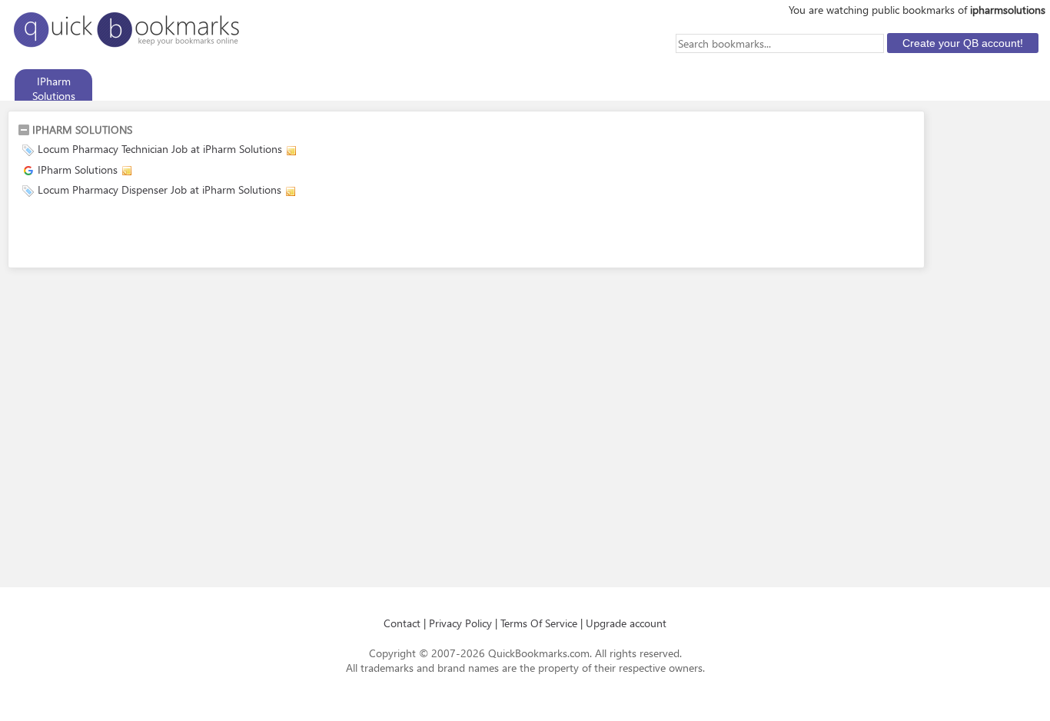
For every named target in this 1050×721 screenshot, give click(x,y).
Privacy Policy (460, 623)
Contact (402, 623)
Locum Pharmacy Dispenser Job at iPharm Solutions (159, 189)
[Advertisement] (197, 235)
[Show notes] (291, 151)
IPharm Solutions (78, 169)
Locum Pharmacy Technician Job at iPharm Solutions (160, 148)
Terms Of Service (538, 623)
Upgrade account (626, 623)
